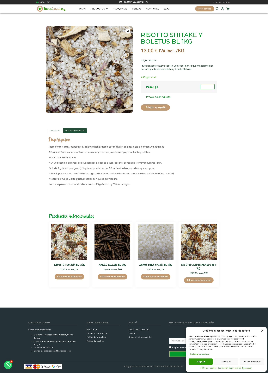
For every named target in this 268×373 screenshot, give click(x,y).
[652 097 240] (37, 2)
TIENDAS (136, 8)
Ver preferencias (252, 361)
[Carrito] (228, 8)
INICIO (82, 8)
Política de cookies (208, 368)
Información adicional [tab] (75, 130)
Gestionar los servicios (199, 354)
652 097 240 (45, 2)
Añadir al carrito (156, 107)
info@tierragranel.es (221, 2)
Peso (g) (152, 87)
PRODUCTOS (98, 8)
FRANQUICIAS (120, 8)
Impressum (247, 368)
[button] (262, 330)
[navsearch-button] (217, 8)
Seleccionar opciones (69, 276)
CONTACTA (152, 8)
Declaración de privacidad (229, 368)
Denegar (226, 361)
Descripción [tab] (55, 130)
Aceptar (200, 361)
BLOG (167, 8)
